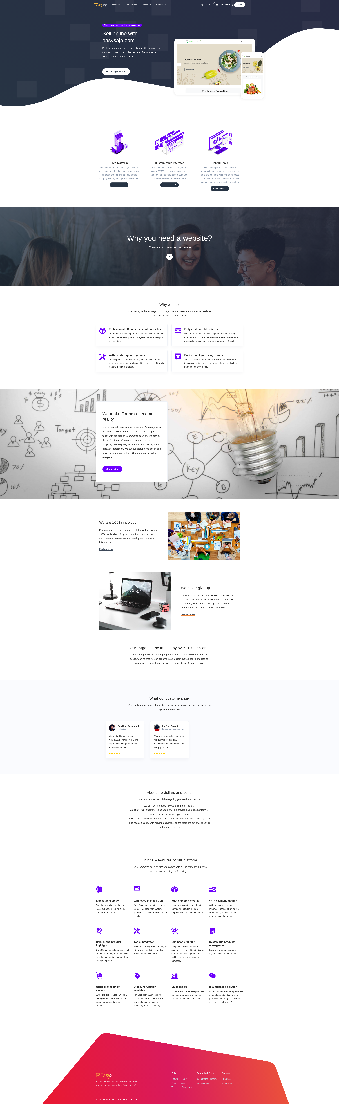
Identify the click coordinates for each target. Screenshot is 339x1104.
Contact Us (161, 5)
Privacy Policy (178, 1083)
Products (116, 5)
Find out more (106, 549)
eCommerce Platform (207, 1079)
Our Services (131, 5)
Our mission (112, 469)
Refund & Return (179, 1079)
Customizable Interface (169, 163)
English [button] (203, 5)
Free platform (119, 163)
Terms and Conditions (181, 1087)
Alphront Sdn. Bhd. (111, 1099)
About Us (146, 5)
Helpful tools (220, 163)
